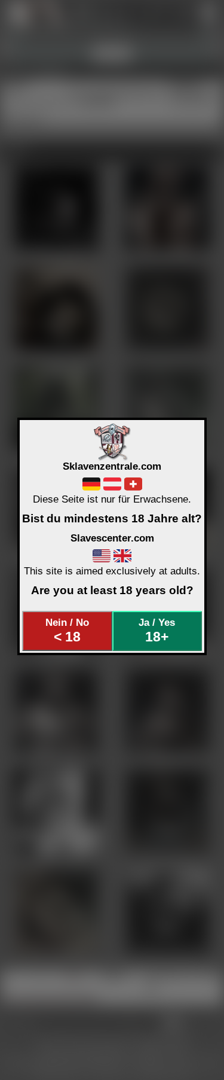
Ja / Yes (157, 630)
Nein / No (67, 630)
